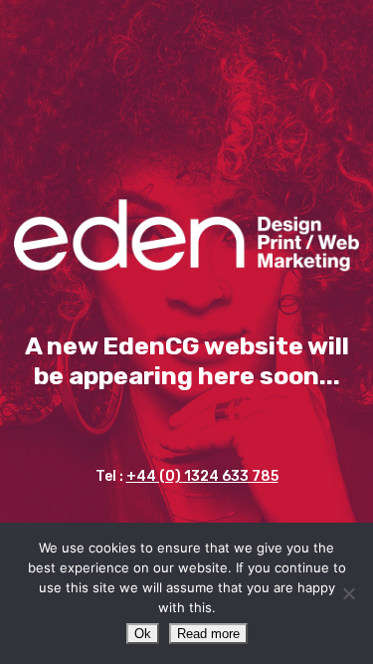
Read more (208, 633)
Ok (142, 633)
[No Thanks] (348, 593)
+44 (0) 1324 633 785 (202, 476)
